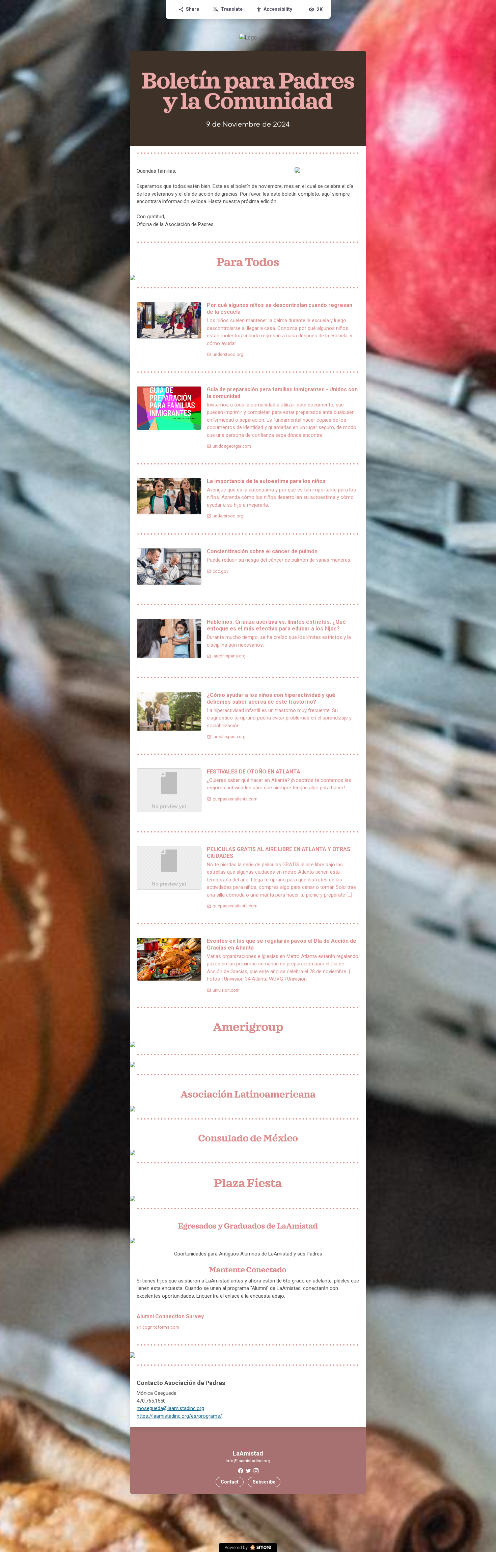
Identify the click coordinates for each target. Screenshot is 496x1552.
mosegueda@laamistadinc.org (170, 1408)
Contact (230, 1482)
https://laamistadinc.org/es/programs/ (179, 1416)
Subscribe (264, 1482)
